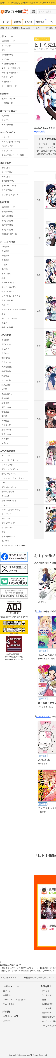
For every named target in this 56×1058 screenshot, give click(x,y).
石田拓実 (5, 353)
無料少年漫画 (7, 230)
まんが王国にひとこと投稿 (13, 155)
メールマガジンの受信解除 (14, 1000)
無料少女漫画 (7, 221)
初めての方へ (7, 151)
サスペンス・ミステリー (12, 296)
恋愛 (3, 278)
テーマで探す (7, 172)
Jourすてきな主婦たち (11, 510)
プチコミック (7, 465)
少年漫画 (5, 260)
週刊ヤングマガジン (10, 469)
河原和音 (5, 376)
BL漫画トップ (7, 82)
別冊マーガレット (9, 501)
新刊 (3, 50)
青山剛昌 (5, 340)
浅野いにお (6, 344)
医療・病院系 (7, 327)
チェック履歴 (7, 125)
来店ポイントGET (9, 99)
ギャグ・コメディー (10, 287)
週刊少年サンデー (9, 523)
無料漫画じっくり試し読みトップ (39, 977)
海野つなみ (6, 358)
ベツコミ (5, 505)
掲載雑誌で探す (8, 181)
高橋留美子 (6, 421)
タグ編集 (40, 131)
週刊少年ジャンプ (9, 474)
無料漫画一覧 (7, 212)
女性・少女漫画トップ (11, 68)
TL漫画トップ (7, 77)
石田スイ (5, 349)
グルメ (4, 323)
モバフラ (5, 541)
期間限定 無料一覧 (9, 234)
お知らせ (5, 137)
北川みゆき (6, 385)
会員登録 (5, 116)
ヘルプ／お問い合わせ (11, 142)
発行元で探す (7, 190)
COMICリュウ (43, 716)
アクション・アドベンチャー (14, 309)
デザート (5, 532)
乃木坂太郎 (6, 425)
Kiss (3, 483)
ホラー (4, 314)
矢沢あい (5, 443)
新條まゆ (5, 403)
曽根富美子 (6, 412)
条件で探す (6, 168)
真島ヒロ (5, 439)
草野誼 (4, 389)
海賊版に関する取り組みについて (14, 617)
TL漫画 (4, 264)
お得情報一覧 (7, 103)
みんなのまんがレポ (10, 195)
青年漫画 (5, 256)
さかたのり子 (7, 394)
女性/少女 (29, 22)
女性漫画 (5, 247)
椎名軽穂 (5, 398)
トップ (5, 22)
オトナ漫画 (6, 273)
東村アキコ (6, 430)
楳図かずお (6, 362)
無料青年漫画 (7, 225)
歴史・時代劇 (7, 300)
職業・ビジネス (8, 291)
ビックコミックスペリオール (14, 545)
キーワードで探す (9, 186)
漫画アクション (8, 537)
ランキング (6, 46)
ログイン (5, 120)
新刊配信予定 (7, 55)
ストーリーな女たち (10, 460)
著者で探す (6, 177)
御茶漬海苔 (6, 371)
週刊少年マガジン (9, 487)
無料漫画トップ (8, 41)
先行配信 (17, 22)
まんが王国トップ (10, 977)
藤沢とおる (6, 434)
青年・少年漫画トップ (11, 73)
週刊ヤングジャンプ (10, 492)
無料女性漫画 (7, 216)
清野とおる (6, 407)
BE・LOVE (6, 456)
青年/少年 (40, 22)
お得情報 (7, 1020)
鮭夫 (38, 611)
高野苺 (4, 416)
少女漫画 (5, 251)
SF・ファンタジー (9, 318)
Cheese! (5, 496)
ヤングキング (7, 528)
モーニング (6, 514)
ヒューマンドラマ (9, 282)
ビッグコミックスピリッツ (13, 478)
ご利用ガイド (7, 146)
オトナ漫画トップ (9, 86)
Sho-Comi (6, 519)
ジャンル (5, 59)
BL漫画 (5, 269)
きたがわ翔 (6, 380)
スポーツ (5, 305)
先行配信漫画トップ (10, 64)
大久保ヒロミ (7, 367)
